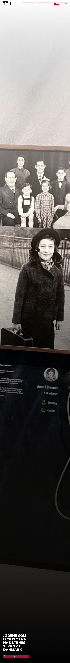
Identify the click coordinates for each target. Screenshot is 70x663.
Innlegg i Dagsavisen (9, 656)
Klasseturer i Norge (28, 2)
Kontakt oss (63, 2)
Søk (57, 4)
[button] (1, 464)
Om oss (54, 2)
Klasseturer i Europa (43, 2)
